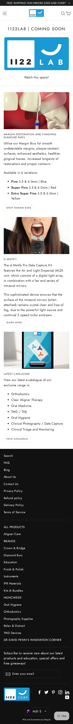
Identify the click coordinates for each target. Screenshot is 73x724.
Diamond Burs (13, 555)
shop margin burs (18, 207)
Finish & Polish (13, 569)
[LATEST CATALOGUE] (36, 350)
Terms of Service (14, 512)
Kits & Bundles (13, 590)
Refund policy (13, 498)
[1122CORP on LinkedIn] (67, 691)
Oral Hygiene (12, 605)
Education (10, 562)
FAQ (6, 463)
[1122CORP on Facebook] (39, 691)
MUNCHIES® (13, 597)
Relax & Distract (14, 626)
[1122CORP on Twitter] (46, 691)
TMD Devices (12, 633)
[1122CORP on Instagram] (60, 691)
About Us (10, 477)
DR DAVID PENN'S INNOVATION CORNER (32, 640)
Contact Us (11, 484)
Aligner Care (12, 534)
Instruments (11, 576)
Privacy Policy (13, 491)
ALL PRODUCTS (14, 527)
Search (8, 456)
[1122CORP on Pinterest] (53, 691)
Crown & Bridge (14, 548)
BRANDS (10, 541)
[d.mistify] (36, 235)
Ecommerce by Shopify (41, 719)
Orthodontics (12, 611)
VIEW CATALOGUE (17, 439)
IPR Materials (12, 583)
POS (24, 719)
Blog (7, 470)
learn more (14, 322)
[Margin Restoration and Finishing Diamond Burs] (36, 110)
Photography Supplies (18, 619)
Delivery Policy (14, 505)
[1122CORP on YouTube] (67, 697)
